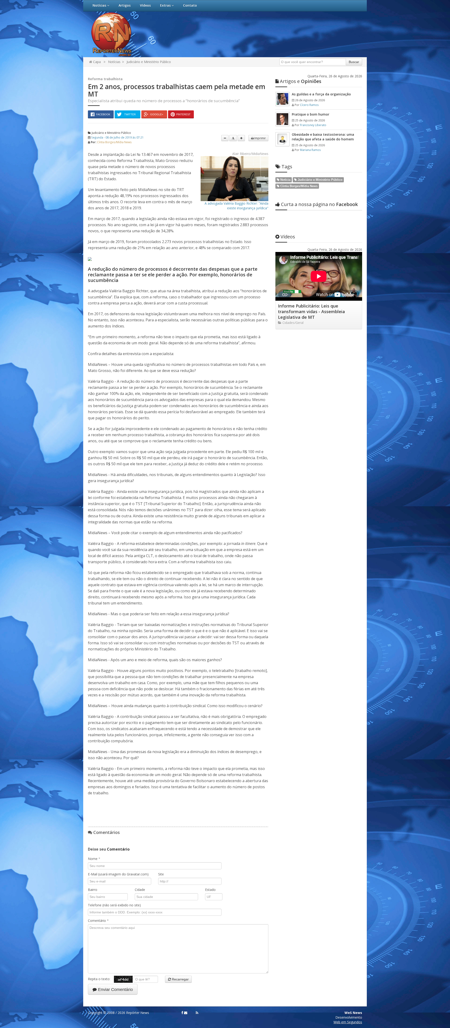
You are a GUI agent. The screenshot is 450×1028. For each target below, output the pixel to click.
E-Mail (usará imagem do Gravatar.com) (118, 874)
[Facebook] (182, 1012)
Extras (166, 5)
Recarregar (180, 979)
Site (161, 874)
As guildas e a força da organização (321, 94)
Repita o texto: (101, 979)
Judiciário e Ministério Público (149, 62)
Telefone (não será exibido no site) (114, 905)
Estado (210, 889)
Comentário (98, 920)
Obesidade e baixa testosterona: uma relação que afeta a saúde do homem (323, 136)
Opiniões (300, 81)
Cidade (140, 889)
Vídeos (145, 5)
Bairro (92, 889)
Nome (94, 858)
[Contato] (185, 1012)
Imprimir (260, 138)
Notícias (100, 5)
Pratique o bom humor (310, 114)
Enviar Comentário (115, 989)
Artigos (125, 5)
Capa (96, 62)
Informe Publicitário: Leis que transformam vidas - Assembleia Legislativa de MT (311, 311)
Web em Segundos (348, 1022)
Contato (190, 5)
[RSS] (197, 1012)
